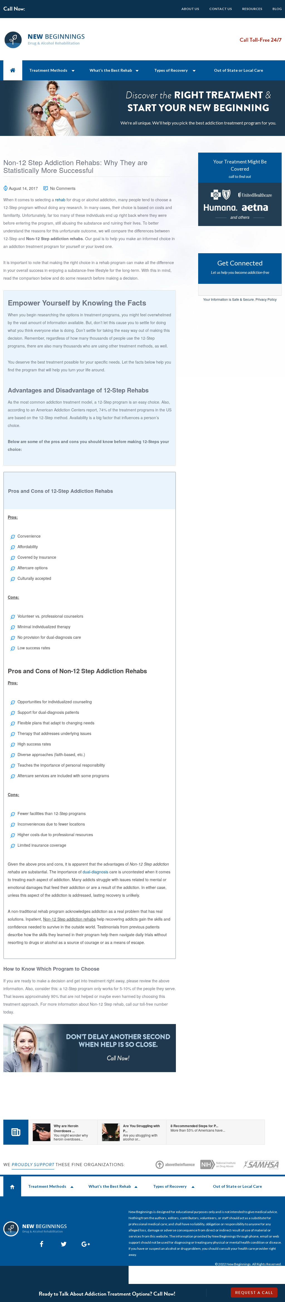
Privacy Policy (266, 299)
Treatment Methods (48, 70)
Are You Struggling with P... (141, 1132)
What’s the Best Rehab (111, 70)
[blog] (15, 1134)
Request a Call (254, 1293)
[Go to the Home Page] (12, 70)
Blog (277, 9)
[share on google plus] (83, 1243)
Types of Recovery (171, 70)
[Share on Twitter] (62, 1243)
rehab (60, 199)
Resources (252, 9)
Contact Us (220, 9)
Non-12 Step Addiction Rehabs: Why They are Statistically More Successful (75, 166)
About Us (190, 9)
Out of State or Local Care (238, 70)
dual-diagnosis (95, 871)
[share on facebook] (41, 1243)
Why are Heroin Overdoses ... (71, 1132)
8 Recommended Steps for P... (198, 1127)
